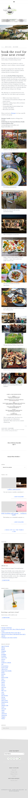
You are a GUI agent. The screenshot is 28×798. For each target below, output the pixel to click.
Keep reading (19, 496)
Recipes (3, 680)
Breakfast (3, 654)
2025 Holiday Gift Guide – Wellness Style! (14, 514)
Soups (2, 693)
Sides (2, 689)
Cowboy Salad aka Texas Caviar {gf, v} (11, 632)
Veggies (3, 717)
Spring (3, 697)
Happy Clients (14, 774)
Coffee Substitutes (14, 489)
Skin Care (3, 690)
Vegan (3, 710)
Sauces (3, 684)
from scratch (4, 667)
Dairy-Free (4, 657)
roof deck (6, 430)
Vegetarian (4, 715)
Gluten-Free (4, 669)
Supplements (4, 702)
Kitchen (3, 674)
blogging (11, 428)
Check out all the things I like (14, 530)
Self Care (3, 687)
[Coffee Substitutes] (14, 482)
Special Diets (4, 695)
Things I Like (4, 705)
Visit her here (14, 780)
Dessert (3, 659)
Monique (13, 113)
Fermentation (4, 666)
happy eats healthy (14, 10)
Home (3, 672)
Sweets (3, 703)
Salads (3, 682)
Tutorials (3, 708)
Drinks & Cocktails (6, 662)
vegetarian (4, 713)
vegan (2, 712)
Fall (2, 664)
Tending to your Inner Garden (9, 637)
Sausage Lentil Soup (6, 627)
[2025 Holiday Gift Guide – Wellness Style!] (14, 506)
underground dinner (13, 430)
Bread (2, 652)
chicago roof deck (15, 429)
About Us (14, 770)
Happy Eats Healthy (6, 670)
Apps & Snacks (5, 646)
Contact (14, 776)
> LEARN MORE (5, 580)
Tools (2, 707)
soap (2, 692)
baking (3, 647)
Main (2, 675)
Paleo (2, 679)
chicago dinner (7, 429)
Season (3, 685)
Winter (3, 718)
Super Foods (4, 700)
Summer (3, 698)
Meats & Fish (4, 677)
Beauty (3, 649)
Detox (2, 661)
